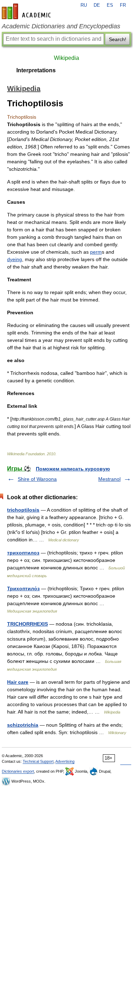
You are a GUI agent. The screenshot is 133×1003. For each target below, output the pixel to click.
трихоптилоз (23, 553)
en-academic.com (27, 11)
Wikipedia (66, 58)
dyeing (14, 259)
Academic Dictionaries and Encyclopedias (61, 26)
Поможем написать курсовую (73, 469)
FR (123, 5)
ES (110, 5)
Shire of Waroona (37, 479)
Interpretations (36, 70)
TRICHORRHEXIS (27, 624)
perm (96, 252)
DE (97, 5)
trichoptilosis (23, 510)
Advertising (64, 761)
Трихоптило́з (23, 588)
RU (84, 5)
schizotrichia (22, 725)
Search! (117, 39)
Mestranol (109, 479)
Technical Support (38, 761)
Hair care (17, 682)
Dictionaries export (18, 771)
